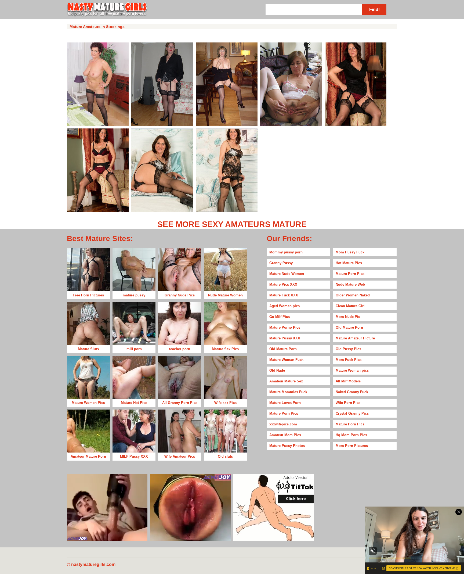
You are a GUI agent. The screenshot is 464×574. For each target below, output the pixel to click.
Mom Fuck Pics (348, 360)
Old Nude (277, 370)
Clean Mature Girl (350, 306)
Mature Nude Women (286, 274)
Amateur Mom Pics (285, 435)
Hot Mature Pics (349, 263)
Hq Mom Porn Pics (351, 435)
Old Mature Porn (349, 327)
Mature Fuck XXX (283, 295)
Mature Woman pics (352, 370)
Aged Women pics (284, 306)
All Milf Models (348, 381)
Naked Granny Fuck (352, 392)
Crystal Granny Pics (352, 413)
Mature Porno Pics (284, 327)
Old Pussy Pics (348, 349)
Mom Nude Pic (348, 317)
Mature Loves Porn (285, 403)
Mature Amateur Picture (355, 338)
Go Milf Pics (279, 317)
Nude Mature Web (350, 284)
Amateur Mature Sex (286, 381)
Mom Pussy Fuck (350, 252)
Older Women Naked (353, 295)
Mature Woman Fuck (286, 360)
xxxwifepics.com (283, 424)
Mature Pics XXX (283, 284)
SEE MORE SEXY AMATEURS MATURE (232, 224)
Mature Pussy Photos (287, 446)
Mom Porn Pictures (352, 446)
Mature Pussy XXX (284, 338)
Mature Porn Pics (350, 274)
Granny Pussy (281, 263)
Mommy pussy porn (286, 252)
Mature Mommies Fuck (288, 392)
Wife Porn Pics (348, 403)
